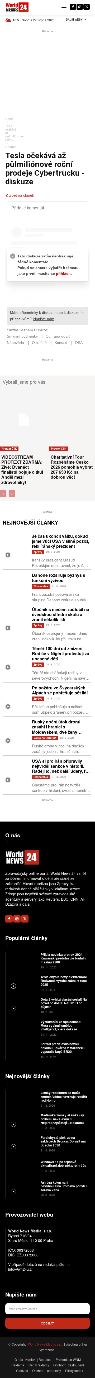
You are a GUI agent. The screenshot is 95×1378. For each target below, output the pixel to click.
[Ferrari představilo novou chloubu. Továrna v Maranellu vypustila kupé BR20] (22, 1050)
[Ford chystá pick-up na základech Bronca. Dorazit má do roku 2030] (22, 1143)
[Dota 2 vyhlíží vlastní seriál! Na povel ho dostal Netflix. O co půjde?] (22, 1005)
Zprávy (38, 552)
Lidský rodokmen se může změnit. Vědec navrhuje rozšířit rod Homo (64, 1096)
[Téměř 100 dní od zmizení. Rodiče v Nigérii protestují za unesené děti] (16, 659)
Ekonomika (41, 586)
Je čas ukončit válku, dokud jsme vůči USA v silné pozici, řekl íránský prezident (60, 541)
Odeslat (47, 1323)
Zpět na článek (21, 195)
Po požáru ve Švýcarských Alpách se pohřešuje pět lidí (60, 690)
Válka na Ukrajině (45, 738)
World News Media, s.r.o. (45, 1344)
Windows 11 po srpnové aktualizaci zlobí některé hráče (63, 1163)
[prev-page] (3, 493)
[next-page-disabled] (11, 493)
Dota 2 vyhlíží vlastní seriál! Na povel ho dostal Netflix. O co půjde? (64, 1003)
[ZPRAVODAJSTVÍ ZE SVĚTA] (17, 7)
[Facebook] (73, 7)
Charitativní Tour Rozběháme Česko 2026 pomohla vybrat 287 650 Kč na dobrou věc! (72, 467)
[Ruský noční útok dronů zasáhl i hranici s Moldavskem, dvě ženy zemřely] (16, 732)
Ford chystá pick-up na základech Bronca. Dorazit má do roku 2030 (63, 1141)
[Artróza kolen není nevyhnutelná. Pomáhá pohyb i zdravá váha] (22, 1188)
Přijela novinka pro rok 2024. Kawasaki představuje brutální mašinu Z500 (63, 958)
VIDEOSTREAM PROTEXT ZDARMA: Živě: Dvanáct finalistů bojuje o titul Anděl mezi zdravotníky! (22, 469)
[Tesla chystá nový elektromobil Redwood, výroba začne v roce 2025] (22, 982)
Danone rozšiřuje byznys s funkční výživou (58, 577)
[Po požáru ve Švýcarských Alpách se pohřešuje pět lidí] (16, 698)
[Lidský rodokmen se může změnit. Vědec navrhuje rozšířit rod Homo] (22, 1098)
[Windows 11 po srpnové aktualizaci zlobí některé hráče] (22, 1165)
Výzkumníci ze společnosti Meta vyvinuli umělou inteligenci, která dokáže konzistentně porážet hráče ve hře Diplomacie (63, 1029)
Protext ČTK (9, 448)
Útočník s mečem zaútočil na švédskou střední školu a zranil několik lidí (60, 614)
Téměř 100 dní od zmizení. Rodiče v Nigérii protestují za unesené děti (60, 653)
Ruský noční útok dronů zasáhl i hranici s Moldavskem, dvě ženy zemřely (56, 729)
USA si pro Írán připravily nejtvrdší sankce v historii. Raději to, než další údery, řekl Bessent (61, 768)
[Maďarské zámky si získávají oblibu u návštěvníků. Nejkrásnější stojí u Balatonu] (22, 1121)
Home (9, 119)
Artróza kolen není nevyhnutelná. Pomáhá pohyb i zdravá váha (64, 1186)
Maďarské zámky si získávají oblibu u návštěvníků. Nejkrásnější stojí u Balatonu (62, 1119)
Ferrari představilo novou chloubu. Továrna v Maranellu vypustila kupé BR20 (62, 1047)
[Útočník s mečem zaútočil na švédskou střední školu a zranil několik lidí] (16, 620)
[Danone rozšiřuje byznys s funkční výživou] (16, 586)
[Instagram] (80, 7)
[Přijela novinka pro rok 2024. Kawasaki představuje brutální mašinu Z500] (22, 960)
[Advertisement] (47, 73)
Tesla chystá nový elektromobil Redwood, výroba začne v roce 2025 (64, 980)
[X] (86, 7)
